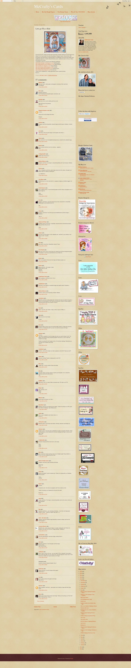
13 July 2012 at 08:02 (43, 564)
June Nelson (41, 179)
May (39, 509)
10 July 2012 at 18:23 (43, 95)
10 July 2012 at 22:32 (43, 329)
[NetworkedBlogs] (87, 118)
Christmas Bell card (84, 607)
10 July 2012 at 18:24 (43, 118)
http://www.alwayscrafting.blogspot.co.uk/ (44, 67)
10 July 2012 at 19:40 (43, 196)
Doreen (40, 258)
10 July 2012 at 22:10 (43, 321)
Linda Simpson (42, 187)
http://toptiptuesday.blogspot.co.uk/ (43, 69)
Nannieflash (41, 404)
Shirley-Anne (41, 421)
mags (40, 498)
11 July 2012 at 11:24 (43, 448)
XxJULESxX (41, 349)
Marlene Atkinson (42, 161)
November (83, 582)
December (83, 580)
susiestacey (41, 298)
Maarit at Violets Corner (44, 460)
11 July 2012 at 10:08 (43, 425)
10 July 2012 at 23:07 (43, 367)
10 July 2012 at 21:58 (43, 304)
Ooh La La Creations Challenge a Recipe (89, 606)
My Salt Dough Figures (48, 12)
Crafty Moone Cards (43, 276)
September (83, 586)
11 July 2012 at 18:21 (43, 479)
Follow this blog (87, 120)
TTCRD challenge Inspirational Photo (88, 615)
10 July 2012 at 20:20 (43, 245)
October (82, 584)
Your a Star (83, 617)
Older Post (73, 606)
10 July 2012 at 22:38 (43, 352)
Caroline (40, 122)
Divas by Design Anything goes (85, 190)
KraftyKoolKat (41, 440)
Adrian (40, 356)
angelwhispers (42, 283)
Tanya (40, 211)
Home (37, 12)
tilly (39, 371)
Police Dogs (82, 183)
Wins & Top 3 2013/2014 (78, 12)
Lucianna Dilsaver (42, 526)
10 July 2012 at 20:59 (43, 279)
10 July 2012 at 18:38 (43, 157)
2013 (81, 577)
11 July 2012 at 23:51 (43, 522)
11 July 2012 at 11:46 (43, 456)
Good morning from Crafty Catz (85, 171)
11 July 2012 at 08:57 (43, 409)
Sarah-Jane (41, 568)
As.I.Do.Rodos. (42, 534)
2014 (81, 575)
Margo (40, 387)
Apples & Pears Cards (84, 192)
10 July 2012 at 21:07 (43, 287)
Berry (40, 452)
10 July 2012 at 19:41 (43, 207)
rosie (40, 131)
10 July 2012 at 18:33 (43, 150)
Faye (40, 307)
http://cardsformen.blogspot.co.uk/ (43, 65)
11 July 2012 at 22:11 (43, 505)
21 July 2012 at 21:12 (43, 598)
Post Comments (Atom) (44, 609)
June (82, 635)
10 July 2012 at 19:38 (43, 183)
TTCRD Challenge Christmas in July (88, 632)
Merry (40, 363)
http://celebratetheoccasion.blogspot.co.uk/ (45, 64)
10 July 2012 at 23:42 (43, 376)
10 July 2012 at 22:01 (43, 311)
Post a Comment (40, 601)
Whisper (40, 397)
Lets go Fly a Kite (84, 619)
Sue (39, 200)
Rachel (40, 483)
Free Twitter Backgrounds (65, 21)
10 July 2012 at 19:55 (43, 228)
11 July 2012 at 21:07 (43, 494)
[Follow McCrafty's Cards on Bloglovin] (84, 114)
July (82, 590)
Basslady (40, 99)
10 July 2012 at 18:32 (43, 127)
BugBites (40, 380)
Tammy (40, 138)
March (82, 640)
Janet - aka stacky (42, 517)
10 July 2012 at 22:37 (43, 345)
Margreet (40, 82)
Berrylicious (82, 189)
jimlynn (40, 232)
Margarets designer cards (44, 110)
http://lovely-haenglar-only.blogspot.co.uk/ (44, 63)
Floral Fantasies (83, 167)
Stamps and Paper (42, 221)
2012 (81, 579)
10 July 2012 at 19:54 (43, 218)
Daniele (40, 145)
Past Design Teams (63, 12)
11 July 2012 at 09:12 (43, 417)
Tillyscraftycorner (83, 170)
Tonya (40, 471)
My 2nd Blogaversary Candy (86, 599)
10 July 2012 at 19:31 (43, 175)
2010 (81, 648)
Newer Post (37, 606)
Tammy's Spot (83, 182)
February (83, 642)
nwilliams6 (41, 551)
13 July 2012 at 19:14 (43, 590)
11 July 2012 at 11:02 (43, 436)
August (82, 588)
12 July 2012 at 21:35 (43, 547)
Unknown (41, 333)
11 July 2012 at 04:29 (43, 384)
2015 (81, 573)
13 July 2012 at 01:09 (43, 557)
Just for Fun (83, 623)
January (82, 644)
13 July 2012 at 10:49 (43, 573)
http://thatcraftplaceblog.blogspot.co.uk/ (44, 68)
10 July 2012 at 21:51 (43, 294)
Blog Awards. (91, 12)
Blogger (71, 658)
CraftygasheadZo (42, 153)
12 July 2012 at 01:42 (43, 530)
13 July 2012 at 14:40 (43, 581)
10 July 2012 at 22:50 (43, 359)
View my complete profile (83, 51)
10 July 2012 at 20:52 (43, 272)
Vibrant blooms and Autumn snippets (86, 168)
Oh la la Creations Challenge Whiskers (88, 621)
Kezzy (40, 594)
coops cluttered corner (84, 178)
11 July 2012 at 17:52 (43, 467)
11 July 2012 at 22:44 (43, 513)
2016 (81, 571)
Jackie (40, 413)
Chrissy (40, 168)
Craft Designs (83, 185)
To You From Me (83, 193)
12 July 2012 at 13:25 (43, 538)
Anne (40, 324)
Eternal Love (83, 601)
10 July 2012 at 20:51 (43, 261)
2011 (81, 647)
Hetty (40, 315)
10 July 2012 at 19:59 (43, 238)
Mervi (40, 90)
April (82, 639)
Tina (39, 242)
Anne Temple (41, 249)
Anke (40, 542)
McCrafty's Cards (48, 6)
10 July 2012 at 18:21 (43, 87)
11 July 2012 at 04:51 (43, 393)
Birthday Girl (83, 625)
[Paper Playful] (87, 256)
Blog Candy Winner (84, 597)
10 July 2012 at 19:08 (43, 164)
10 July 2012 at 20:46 (43, 254)
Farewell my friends (83, 186)
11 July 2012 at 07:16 (43, 401)
